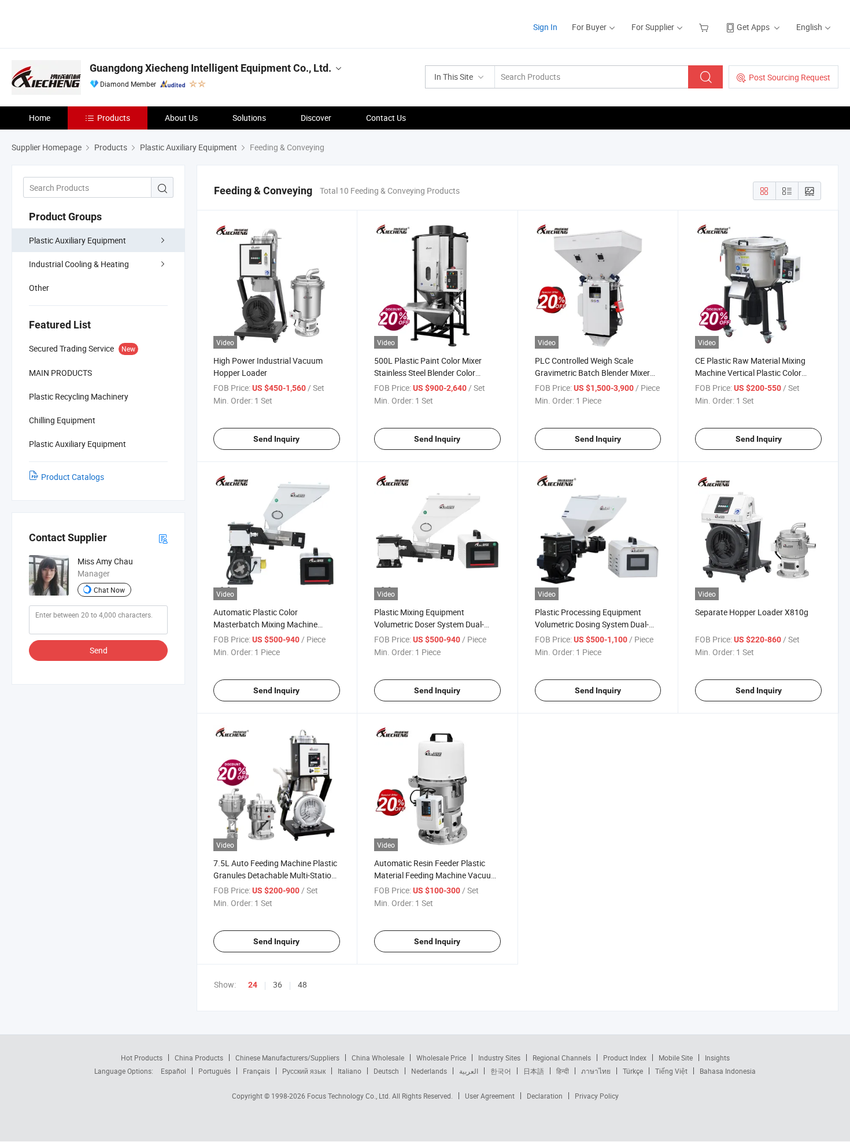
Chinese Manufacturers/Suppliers (287, 1057)
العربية (468, 1071)
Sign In (545, 26)
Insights (717, 1057)
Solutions (249, 117)
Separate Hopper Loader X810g (751, 612)
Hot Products (141, 1057)
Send (99, 650)
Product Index (624, 1057)
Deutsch (386, 1071)
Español (173, 1071)
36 (277, 984)
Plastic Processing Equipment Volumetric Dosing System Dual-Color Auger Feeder (592, 624)
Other (39, 287)
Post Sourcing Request (789, 77)
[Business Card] (163, 538)
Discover (316, 117)
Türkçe (633, 1071)
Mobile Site (676, 1057)
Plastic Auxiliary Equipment (77, 240)
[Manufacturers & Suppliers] (86, 22)
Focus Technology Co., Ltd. (349, 1095)
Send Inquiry (276, 439)
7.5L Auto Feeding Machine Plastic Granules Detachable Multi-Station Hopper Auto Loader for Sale (275, 875)
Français (256, 1071)
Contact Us (386, 117)
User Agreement (490, 1095)
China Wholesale (378, 1057)
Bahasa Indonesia (728, 1071)
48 (302, 984)
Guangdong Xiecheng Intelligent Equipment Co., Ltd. (210, 68)
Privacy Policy (597, 1095)
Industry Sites (499, 1057)
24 (252, 984)
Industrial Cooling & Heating (79, 263)
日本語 (533, 1071)
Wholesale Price (441, 1057)
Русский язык (304, 1071)
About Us (181, 117)
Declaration (545, 1095)
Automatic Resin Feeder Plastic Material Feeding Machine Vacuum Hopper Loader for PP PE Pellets (436, 875)
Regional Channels (562, 1057)
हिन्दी (562, 1071)
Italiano (349, 1071)
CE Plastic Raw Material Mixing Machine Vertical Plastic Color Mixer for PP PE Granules (750, 372)
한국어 (500, 1071)
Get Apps (753, 26)
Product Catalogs (72, 476)
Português (214, 1071)
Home (39, 117)
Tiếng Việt (671, 1071)
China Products (199, 1057)
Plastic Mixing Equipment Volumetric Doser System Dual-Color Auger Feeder (429, 624)
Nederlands (429, 1071)
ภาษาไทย (596, 1071)
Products (113, 117)
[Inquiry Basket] (705, 26)
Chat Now (109, 589)
